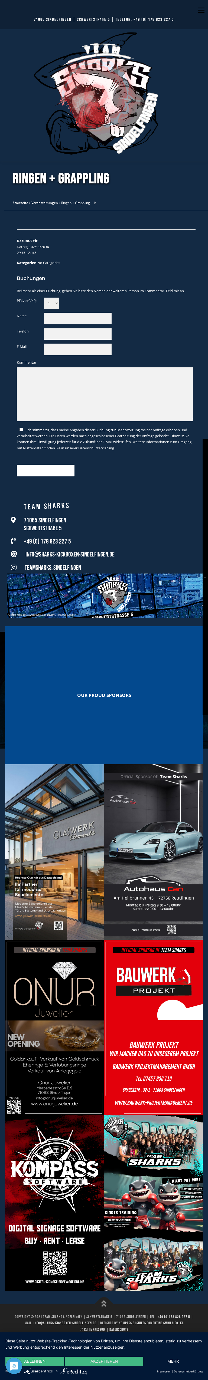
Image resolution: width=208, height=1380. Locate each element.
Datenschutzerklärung (96, 448)
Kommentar (26, 362)
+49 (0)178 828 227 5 (174, 1317)
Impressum (97, 1329)
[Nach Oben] (104, 1304)
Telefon (23, 331)
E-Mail (22, 346)
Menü (201, 10)
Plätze (27, 300)
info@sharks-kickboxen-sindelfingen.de (70, 554)
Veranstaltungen (44, 202)
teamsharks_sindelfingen (53, 568)
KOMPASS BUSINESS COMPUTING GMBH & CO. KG (151, 1323)
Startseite (20, 202)
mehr (173, 1361)
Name (22, 315)
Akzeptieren (104, 1361)
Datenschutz (118, 1329)
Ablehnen (35, 1361)
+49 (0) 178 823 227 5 (154, 19)
